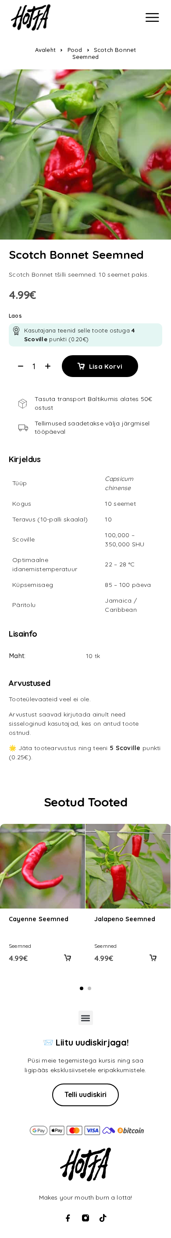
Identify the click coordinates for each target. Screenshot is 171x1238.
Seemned (20, 946)
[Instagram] (85, 1218)
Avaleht (45, 49)
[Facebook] (68, 1218)
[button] (67, 958)
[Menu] (152, 17)
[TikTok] (103, 1218)
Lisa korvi (105, 366)
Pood (75, 49)
